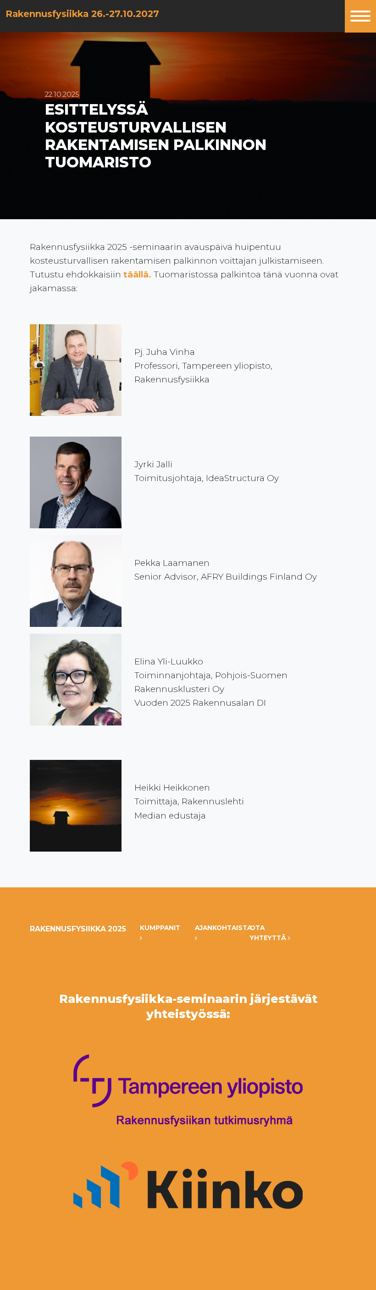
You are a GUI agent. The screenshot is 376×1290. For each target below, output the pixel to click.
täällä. (137, 274)
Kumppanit (160, 927)
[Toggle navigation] (360, 16)
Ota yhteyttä (269, 932)
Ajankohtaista (215, 927)
